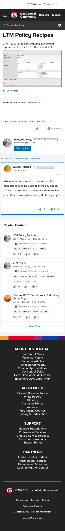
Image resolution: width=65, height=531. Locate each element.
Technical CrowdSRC (32, 365)
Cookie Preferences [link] (32, 517)
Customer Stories (32, 403)
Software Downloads (32, 439)
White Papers (32, 396)
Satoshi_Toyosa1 (21, 302)
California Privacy (32, 506)
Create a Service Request (32, 436)
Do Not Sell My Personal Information (32, 511)
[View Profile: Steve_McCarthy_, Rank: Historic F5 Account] (7, 142)
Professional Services (32, 432)
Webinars (32, 407)
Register (44, 15)
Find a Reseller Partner (32, 457)
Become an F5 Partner (32, 464)
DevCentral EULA (32, 371)
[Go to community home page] (23, 15)
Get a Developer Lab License (32, 375)
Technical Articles (15, 25)
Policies (35, 500)
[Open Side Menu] (5, 15)
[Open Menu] (59, 25)
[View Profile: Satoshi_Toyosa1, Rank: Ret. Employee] (7, 298)
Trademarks (22, 500)
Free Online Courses (33, 410)
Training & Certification (32, 414)
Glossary (32, 400)
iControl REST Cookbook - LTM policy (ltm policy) (36, 297)
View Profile (22, 148)
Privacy (45, 500)
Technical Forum (32, 357)
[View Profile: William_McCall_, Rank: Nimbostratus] (7, 168)
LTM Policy (19, 262)
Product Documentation (32, 393)
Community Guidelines (32, 368)
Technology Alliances (32, 461)
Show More (12, 90)
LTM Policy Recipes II (25, 235)
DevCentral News (32, 354)
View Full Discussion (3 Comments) (22, 158)
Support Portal (32, 442)
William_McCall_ (22, 167)
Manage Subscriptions (32, 428)
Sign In (56, 15)
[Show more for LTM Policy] (35, 281)
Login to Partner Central (32, 467)
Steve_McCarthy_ (23, 139)
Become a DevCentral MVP (32, 379)
